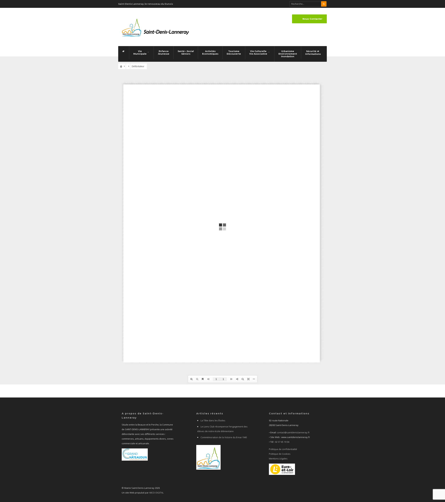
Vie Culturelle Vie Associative (258, 52)
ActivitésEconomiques (210, 52)
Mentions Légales (278, 458)
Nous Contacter (312, 19)
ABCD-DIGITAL (156, 492)
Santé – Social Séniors (186, 52)
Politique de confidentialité (283, 449)
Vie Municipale (140, 52)
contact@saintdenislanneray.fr (293, 432)
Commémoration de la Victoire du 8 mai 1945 (224, 437)
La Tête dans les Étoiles (213, 420)
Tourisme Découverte (234, 52)
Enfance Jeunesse (163, 52)
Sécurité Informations (313, 52)
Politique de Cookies (279, 453)
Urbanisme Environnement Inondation (287, 54)
